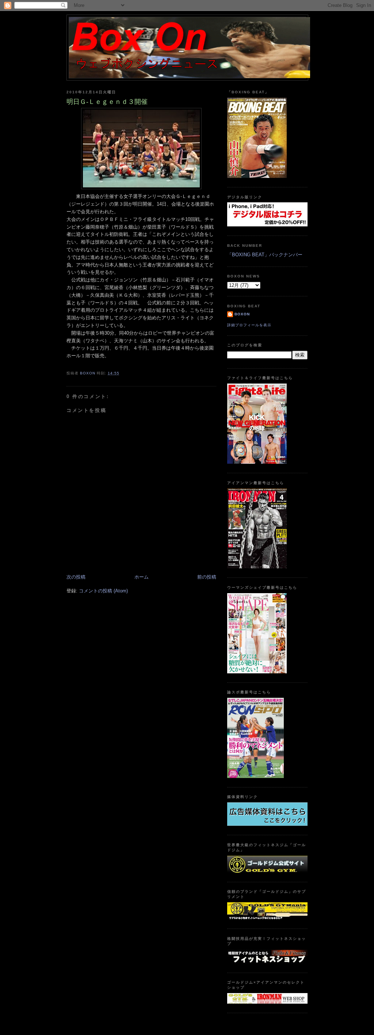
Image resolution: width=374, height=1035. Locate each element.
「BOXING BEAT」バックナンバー (264, 254)
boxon (242, 314)
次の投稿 (75, 577)
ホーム (141, 577)
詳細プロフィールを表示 (249, 325)
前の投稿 (206, 577)
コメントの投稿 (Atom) (103, 591)
